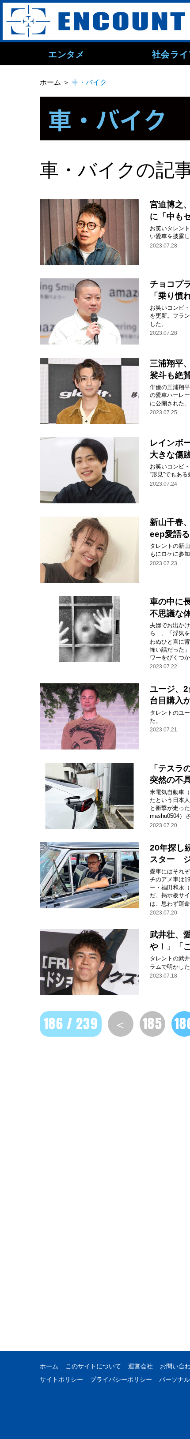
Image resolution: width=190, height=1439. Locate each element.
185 (153, 1024)
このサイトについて (93, 1366)
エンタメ (66, 53)
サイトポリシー (61, 1379)
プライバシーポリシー (121, 1379)
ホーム (49, 1366)
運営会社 (140, 1366)
